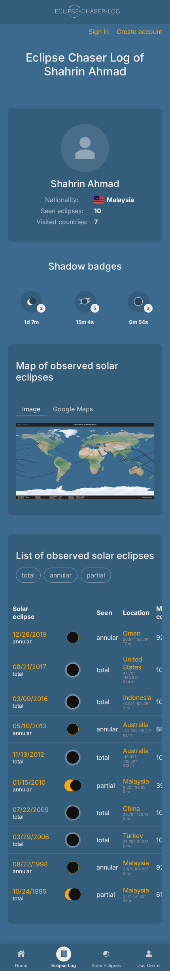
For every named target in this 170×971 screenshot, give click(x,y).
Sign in (99, 32)
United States (132, 663)
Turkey (133, 836)
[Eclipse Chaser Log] (87, 12)
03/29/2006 (31, 837)
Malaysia (136, 781)
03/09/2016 (30, 699)
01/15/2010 (29, 782)
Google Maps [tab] (73, 409)
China (131, 808)
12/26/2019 (30, 634)
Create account (139, 32)
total (28, 575)
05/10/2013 (30, 726)
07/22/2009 (31, 810)
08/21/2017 (29, 667)
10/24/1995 (30, 891)
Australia (136, 725)
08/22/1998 (30, 864)
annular (61, 575)
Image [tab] (31, 409)
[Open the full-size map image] (85, 461)
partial (96, 575)
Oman (131, 633)
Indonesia (137, 697)
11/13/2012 (28, 754)
